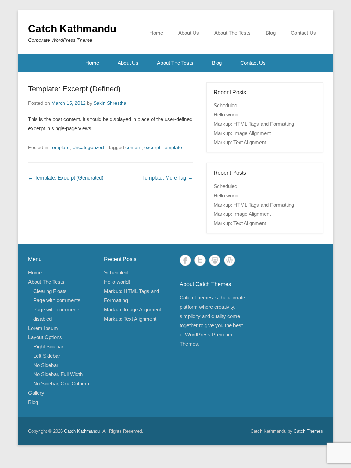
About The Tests (232, 33)
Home (156, 33)
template (172, 147)
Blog (271, 33)
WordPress (229, 260)
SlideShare (214, 260)
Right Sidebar (48, 346)
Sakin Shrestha (110, 103)
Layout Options (45, 337)
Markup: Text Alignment (240, 142)
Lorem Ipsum (43, 328)
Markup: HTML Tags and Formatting (254, 124)
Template (60, 147)
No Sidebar (45, 365)
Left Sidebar (46, 356)
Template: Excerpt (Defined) (74, 89)
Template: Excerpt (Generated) (66, 178)
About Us (188, 33)
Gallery (36, 393)
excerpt (152, 147)
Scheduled (225, 105)
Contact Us (303, 33)
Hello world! (227, 115)
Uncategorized (88, 147)
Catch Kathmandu (72, 28)
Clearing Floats (50, 291)
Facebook (185, 260)
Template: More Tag (167, 178)
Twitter (200, 260)
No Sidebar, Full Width (58, 374)
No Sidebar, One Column (61, 383)
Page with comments (57, 300)
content (133, 147)
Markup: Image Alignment (242, 133)
